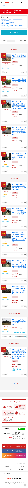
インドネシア (3, 22)
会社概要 (21, 469)
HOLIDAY (14, 2)
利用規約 (7, 466)
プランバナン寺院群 (5, 20)
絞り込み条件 (14, 32)
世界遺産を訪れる (12, 22)
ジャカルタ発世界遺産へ (19, 25)
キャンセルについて (21, 466)
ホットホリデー (3, 5)
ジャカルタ (11, 25)
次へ (15, 383)
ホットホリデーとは (7, 469)
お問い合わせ (7, 473)
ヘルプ (7, 463)
